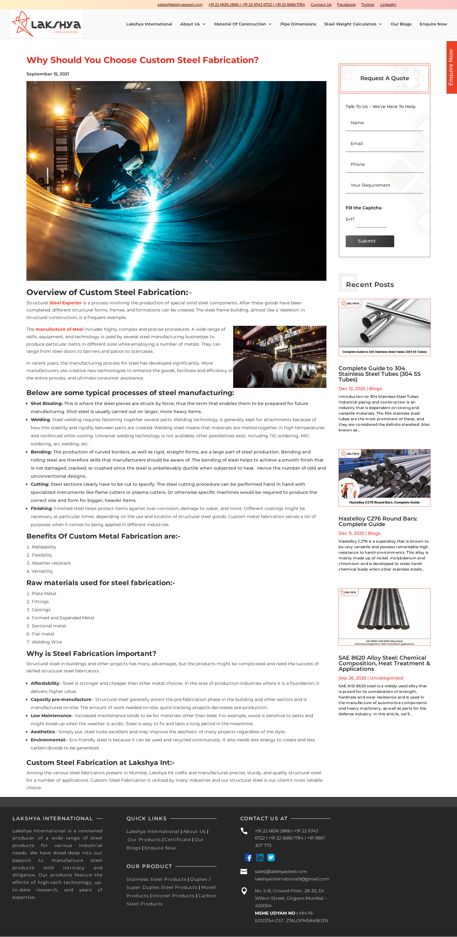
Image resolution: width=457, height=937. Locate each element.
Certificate (178, 839)
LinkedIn (388, 5)
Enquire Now (433, 24)
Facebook (346, 5)
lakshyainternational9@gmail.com (292, 879)
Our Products (144, 839)
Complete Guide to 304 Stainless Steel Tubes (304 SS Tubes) (380, 374)
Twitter (368, 5)
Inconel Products (174, 895)
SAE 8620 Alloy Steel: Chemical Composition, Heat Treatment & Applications (384, 663)
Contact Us (321, 5)
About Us (190, 24)
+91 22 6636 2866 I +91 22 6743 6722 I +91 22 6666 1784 (256, 5)
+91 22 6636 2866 (272, 831)
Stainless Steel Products (157, 879)
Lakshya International (149, 24)
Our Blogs (401, 24)
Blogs (375, 388)
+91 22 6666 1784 (286, 838)
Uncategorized (386, 678)
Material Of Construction (240, 24)
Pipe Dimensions (298, 24)
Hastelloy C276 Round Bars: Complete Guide (378, 521)
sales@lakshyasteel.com (180, 5)
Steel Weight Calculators (350, 24)
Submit (367, 241)
